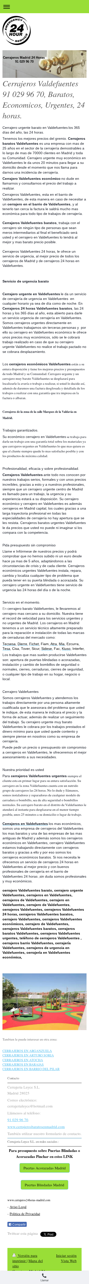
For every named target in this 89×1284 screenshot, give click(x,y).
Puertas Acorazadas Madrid (44, 1167)
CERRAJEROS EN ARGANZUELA (27, 1050)
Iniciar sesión (66, 1255)
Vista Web (69, 1260)
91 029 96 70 (17, 1119)
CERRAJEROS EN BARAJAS (23, 1064)
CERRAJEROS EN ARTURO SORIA (28, 1055)
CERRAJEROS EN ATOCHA (22, 1060)
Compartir (19, 1224)
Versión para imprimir (24, 1258)
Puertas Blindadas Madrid (44, 1184)
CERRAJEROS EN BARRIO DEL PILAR (31, 1069)
